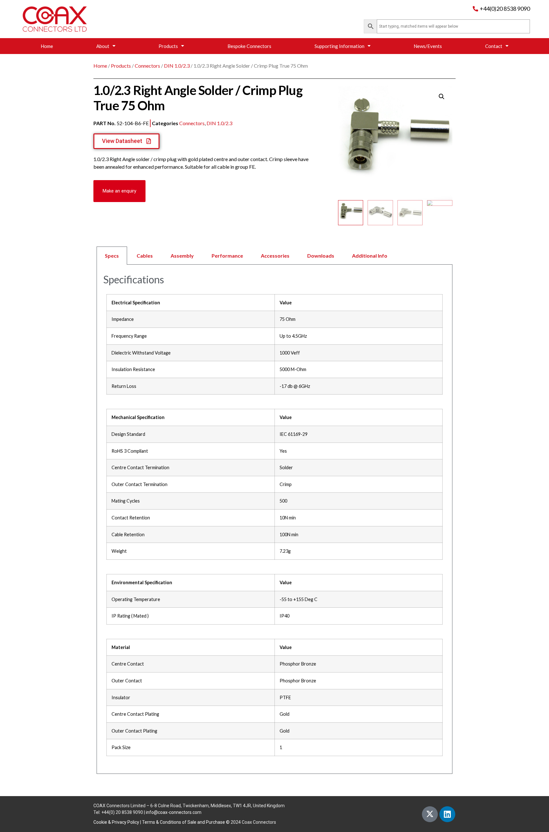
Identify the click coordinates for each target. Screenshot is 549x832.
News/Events (428, 46)
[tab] (274, 256)
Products (168, 46)
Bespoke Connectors (249, 46)
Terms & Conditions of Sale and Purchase (183, 822)
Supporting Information (339, 46)
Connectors (147, 66)
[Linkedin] (447, 814)
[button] (119, 191)
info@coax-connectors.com (173, 812)
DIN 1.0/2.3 (177, 66)
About (102, 46)
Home (47, 46)
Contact (493, 46)
